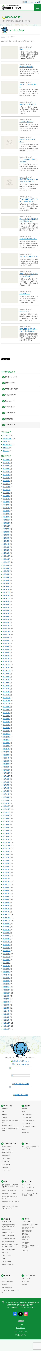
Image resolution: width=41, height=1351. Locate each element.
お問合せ (21, 1320)
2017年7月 (6, 785)
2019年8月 (6, 710)
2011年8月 (6, 999)
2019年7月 (6, 713)
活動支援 (6, 448)
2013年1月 (6, 948)
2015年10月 (6, 848)
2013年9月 (6, 924)
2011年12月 (6, 987)
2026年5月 (6, 469)
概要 (25, 2)
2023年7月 (6, 571)
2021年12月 (6, 628)
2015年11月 (6, 845)
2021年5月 (6, 649)
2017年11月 (6, 773)
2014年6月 (6, 896)
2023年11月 (6, 559)
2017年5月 (6, 791)
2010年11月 (6, 1026)
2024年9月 (6, 529)
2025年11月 (6, 487)
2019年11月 (6, 701)
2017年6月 (6, 788)
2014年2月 (6, 908)
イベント (6, 451)
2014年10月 (6, 884)
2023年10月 (6, 562)
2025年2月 (6, 514)
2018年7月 (6, 749)
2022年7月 (6, 607)
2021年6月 (6, 646)
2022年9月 (6, 601)
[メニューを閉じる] (37, 7)
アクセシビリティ (20, 1335)
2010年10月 (6, 1029)
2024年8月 (6, 532)
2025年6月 (6, 502)
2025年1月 (6, 517)
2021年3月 (6, 655)
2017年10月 (6, 776)
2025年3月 (6, 511)
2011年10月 (6, 993)
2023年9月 (6, 565)
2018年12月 (6, 734)
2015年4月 (6, 866)
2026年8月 (6, 460)
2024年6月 (6, 538)
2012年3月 (6, 978)
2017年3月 (6, 797)
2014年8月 (6, 890)
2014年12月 (6, 878)
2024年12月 (6, 520)
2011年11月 (6, 990)
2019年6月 (6, 716)
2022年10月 (6, 598)
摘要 (39, 2)
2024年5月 (6, 541)
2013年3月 (6, 942)
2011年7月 (6, 1002)
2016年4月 (6, 830)
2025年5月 (6, 505)
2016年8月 (6, 818)
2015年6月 (6, 860)
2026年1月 (6, 481)
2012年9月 (6, 960)
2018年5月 (6, 755)
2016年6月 (6, 824)
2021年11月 (6, 631)
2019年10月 (6, 704)
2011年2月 (6, 1017)
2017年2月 (6, 800)
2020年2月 (6, 692)
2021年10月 (6, 634)
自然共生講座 (7, 438)
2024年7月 (6, 535)
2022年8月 (6, 604)
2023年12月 (6, 556)
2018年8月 (6, 746)
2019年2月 (6, 728)
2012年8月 (6, 963)
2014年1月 (6, 912)
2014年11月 (6, 881)
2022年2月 (6, 622)
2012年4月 (6, 975)
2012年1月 (6, 984)
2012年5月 (6, 972)
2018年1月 (6, 767)
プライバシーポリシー (20, 1331)
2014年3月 (6, 905)
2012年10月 (6, 957)
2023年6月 (6, 574)
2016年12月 (6, 806)
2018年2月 (6, 764)
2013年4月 (6, 939)
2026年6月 (6, 466)
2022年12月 (6, 592)
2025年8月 (6, 496)
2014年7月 (6, 893)
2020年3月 (6, 689)
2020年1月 (6, 695)
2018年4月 (6, 758)
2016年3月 (6, 833)
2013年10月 (6, 920)
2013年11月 (6, 917)
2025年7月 (6, 499)
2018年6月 (6, 752)
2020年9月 (6, 673)
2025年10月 (6, 490)
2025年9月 (6, 493)
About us (30, 2)
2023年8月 (6, 568)
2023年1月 (6, 589)
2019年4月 (6, 722)
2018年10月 (6, 740)
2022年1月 (6, 625)
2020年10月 (6, 670)
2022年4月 (6, 616)
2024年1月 (6, 553)
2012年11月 (6, 954)
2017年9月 (6, 779)
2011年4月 (6, 1011)
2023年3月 (6, 583)
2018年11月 (6, 737)
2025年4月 (6, 508)
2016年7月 (6, 821)
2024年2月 (6, 550)
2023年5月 (6, 577)
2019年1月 (6, 731)
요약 (36, 2)
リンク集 (20, 1324)
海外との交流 (7, 445)
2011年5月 (6, 1008)
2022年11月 (6, 595)
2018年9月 (6, 743)
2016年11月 (6, 809)
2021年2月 (6, 658)
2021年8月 (6, 640)
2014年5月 (6, 899)
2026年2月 (6, 478)
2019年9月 (6, 707)
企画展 (5, 442)
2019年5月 (6, 719)
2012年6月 (6, 969)
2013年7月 (6, 930)
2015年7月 (6, 857)
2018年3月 (6, 761)
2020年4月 (6, 685)
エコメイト (6, 435)
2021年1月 (6, 661)
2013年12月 (6, 914)
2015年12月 (6, 842)
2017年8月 (6, 782)
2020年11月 (6, 667)
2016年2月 (6, 836)
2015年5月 (6, 863)
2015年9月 (6, 851)
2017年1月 (6, 803)
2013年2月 (6, 945)
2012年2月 (6, 981)
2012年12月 (6, 951)
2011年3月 (6, 1014)
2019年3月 (6, 725)
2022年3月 (6, 619)
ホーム (3, 36)
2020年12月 (6, 664)
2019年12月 (6, 698)
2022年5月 (6, 613)
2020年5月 (6, 682)
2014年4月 (6, 902)
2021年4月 (6, 652)
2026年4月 (6, 472)
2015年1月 (6, 875)
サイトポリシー (20, 1328)
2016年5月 (6, 827)
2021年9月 (6, 637)
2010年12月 (6, 1023)
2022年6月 (6, 610)
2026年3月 (6, 475)
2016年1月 (6, 839)
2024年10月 (6, 526)
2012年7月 (6, 966)
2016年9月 (6, 815)
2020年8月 (6, 677)
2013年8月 (6, 927)
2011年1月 (6, 1020)
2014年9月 (6, 887)
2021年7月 (6, 643)
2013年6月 (6, 933)
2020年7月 (6, 679)
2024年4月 (6, 544)
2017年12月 (6, 770)
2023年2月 (6, 586)
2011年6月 (6, 1005)
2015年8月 (6, 854)
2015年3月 (6, 869)
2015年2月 (6, 872)
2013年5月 (6, 936)
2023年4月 (6, 580)
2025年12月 (6, 484)
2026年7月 (6, 463)
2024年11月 (6, 523)
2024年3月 (6, 547)
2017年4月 (6, 794)
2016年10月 (6, 812)
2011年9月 (6, 996)
